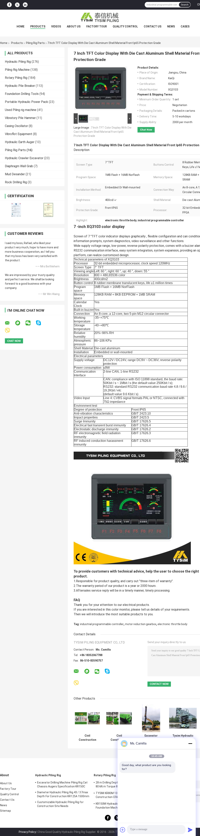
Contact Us (152, 26)
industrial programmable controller (102, 624)
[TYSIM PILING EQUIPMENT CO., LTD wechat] (30, 323)
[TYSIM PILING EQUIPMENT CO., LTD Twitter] (17, 5)
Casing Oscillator (16, 126)
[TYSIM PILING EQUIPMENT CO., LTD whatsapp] (20, 323)
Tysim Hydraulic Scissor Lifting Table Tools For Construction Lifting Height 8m (183, 738)
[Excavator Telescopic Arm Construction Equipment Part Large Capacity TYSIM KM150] (151, 718)
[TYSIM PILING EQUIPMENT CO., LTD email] (10, 323)
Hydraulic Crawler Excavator (24, 158)
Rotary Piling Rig (16, 78)
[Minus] (190, 743)
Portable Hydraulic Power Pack (26, 102)
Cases (185, 26)
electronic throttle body (172, 624)
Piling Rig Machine (17, 70)
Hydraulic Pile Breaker (20, 86)
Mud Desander (15, 174)
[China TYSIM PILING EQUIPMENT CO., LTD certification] (16, 210)
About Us (73, 26)
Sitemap (5, 810)
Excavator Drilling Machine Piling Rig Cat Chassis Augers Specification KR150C (62, 784)
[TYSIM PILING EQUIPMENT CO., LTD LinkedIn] (25, 4)
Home (20, 26)
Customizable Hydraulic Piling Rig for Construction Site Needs (60, 804)
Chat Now (146, 129)
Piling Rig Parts (35, 42)
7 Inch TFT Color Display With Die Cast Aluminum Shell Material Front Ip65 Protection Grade (102, 131)
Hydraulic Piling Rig (18, 62)
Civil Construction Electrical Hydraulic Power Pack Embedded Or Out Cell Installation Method (87, 738)
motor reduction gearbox (140, 624)
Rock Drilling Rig (16, 182)
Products (37, 26)
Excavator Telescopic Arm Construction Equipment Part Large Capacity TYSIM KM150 (151, 738)
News (171, 26)
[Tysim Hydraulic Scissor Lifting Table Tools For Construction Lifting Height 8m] (183, 718)
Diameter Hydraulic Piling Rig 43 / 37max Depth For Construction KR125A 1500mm (63, 794)
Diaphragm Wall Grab (19, 166)
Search (184, 4)
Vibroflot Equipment (18, 134)
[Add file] (122, 829)
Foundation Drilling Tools (22, 94)
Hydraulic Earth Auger (19, 142)
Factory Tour (96, 26)
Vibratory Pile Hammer (20, 118)
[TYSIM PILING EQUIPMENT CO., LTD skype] (41, 323)
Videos (56, 26)
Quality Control (125, 26)
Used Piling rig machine (20, 110)
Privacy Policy (27, 831)
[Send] (190, 829)
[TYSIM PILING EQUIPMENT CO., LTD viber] (10, 330)
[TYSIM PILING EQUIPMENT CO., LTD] (100, 17)
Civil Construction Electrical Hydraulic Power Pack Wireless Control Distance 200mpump (119, 738)
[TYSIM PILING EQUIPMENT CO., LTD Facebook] (9, 4)
